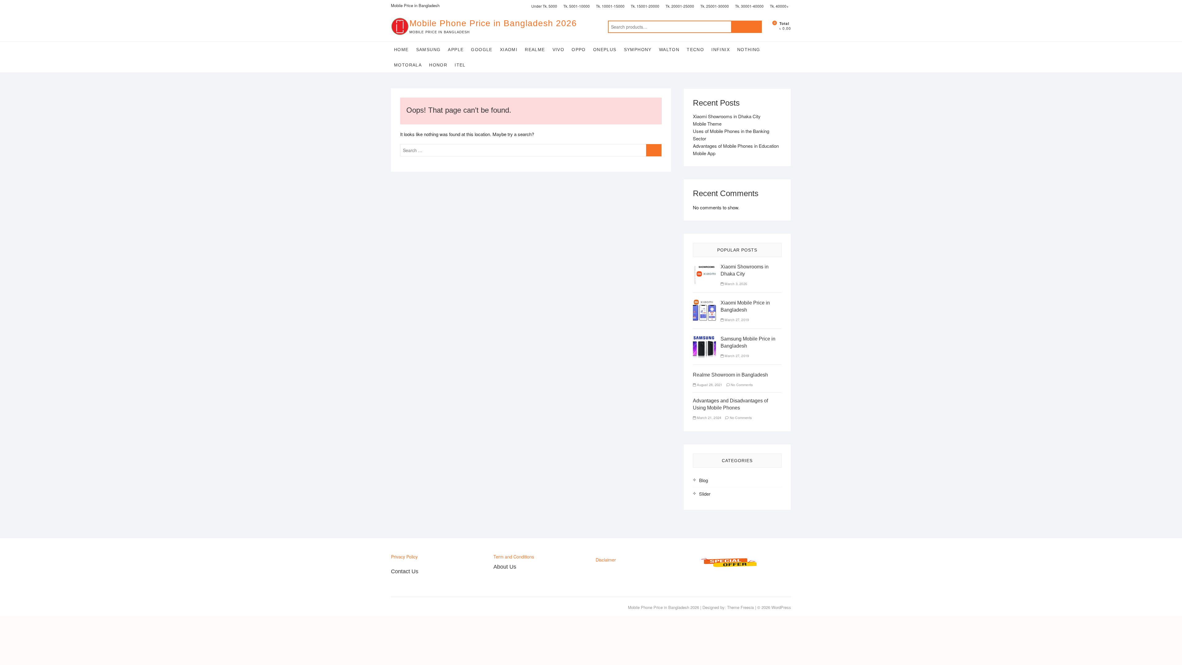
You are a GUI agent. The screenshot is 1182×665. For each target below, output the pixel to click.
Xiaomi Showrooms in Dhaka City (727, 116)
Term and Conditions (513, 557)
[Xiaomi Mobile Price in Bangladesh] (704, 303)
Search (746, 27)
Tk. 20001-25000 (679, 6)
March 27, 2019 (736, 319)
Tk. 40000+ (779, 6)
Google (481, 49)
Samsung (428, 49)
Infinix (720, 49)
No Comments (741, 384)
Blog (703, 480)
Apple (456, 49)
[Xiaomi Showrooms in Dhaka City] (704, 267)
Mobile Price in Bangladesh (415, 5)
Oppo (579, 49)
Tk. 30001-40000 (749, 6)
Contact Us (404, 571)
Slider (704, 493)
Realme (535, 49)
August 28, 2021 (709, 384)
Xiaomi (508, 49)
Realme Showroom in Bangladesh (730, 374)
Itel (460, 64)
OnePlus (605, 49)
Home (401, 49)
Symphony (638, 49)
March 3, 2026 (735, 283)
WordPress (781, 607)
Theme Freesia (740, 607)
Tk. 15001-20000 (645, 6)
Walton (669, 49)
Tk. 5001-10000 (576, 6)
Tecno (695, 49)
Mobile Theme (707, 123)
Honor (438, 64)
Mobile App (704, 153)
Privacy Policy (404, 557)
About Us (504, 567)
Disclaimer (606, 560)
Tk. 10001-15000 (610, 6)
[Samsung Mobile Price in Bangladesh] (704, 339)
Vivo (559, 49)
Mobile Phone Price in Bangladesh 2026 (493, 23)
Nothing (748, 49)
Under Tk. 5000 (544, 6)
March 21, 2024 (708, 417)
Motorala (408, 64)
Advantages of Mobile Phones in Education (736, 146)
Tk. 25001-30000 (714, 6)
